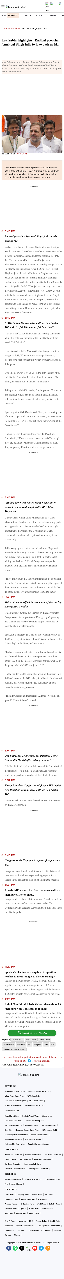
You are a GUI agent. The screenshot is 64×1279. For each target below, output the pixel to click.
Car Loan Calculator (13, 1164)
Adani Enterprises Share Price (39, 1091)
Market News (37, 1194)
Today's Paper (10, 1221)
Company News (23, 1194)
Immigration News (28, 1199)
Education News (11, 1208)
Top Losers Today (31, 1125)
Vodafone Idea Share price (15, 1144)
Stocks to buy (47, 1116)
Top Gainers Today (48, 1125)
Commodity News (11, 1199)
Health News (34, 1208)
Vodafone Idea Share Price (34, 1105)
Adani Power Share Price (14, 1096)
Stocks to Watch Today (30, 1116)
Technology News (27, 1204)
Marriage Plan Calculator (38, 1169)
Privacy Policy (41, 1221)
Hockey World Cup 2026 (35, 1121)
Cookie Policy (55, 1221)
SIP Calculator (25, 1159)
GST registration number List (49, 1226)
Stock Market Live (12, 1116)
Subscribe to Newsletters (33, 1179)
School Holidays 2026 (39, 1135)
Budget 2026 (34, 1213)
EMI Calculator (10, 1159)
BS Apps (17, 1235)
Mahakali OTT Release (13, 1139)
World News (41, 1204)
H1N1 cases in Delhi (49, 1130)
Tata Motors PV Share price (15, 1101)
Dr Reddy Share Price (13, 1105)
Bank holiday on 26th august (38, 1144)
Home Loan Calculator (32, 1164)
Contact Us (21, 1230)
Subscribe (57, 1230)
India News (13, 15)
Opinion (52, 15)
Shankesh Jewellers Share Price (16, 1135)
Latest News (9, 1194)
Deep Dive (8, 1130)
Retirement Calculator (42, 1159)
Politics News (21, 1213)
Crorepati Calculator (33, 1155)
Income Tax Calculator (13, 1155)
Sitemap (48, 1230)
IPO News (49, 1194)
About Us (22, 1221)
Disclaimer (9, 1226)
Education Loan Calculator (15, 1169)
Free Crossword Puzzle (13, 1184)
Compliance (9, 1230)
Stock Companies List (13, 1179)
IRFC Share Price (33, 1096)
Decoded (40, 15)
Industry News (54, 1204)
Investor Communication (25, 1226)
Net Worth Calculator (52, 1155)
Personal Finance (11, 1204)
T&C (31, 1221)
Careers (8, 1235)
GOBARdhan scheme (33, 1139)
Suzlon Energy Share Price (15, 1091)
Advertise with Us (35, 1230)
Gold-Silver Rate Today (14, 1121)
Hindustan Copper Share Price (27, 1130)
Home (4, 15)
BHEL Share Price (36, 1101)
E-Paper (27, 15)
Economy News (47, 1208)
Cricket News (43, 1199)
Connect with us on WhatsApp (34, 1033)
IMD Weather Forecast (13, 1125)
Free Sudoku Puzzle (53, 1179)
